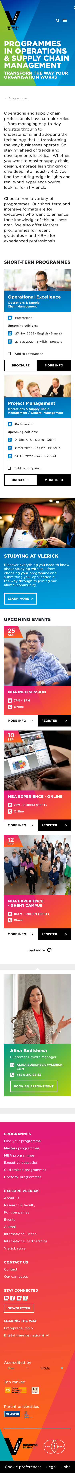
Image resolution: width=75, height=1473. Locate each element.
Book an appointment (34, 1086)
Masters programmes (21, 1148)
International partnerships (25, 1241)
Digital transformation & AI (26, 1335)
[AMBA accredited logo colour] (45, 1371)
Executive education (21, 1162)
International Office (20, 1234)
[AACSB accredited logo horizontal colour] (11, 1371)
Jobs (65, 1466)
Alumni (10, 1226)
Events (9, 1219)
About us (11, 1198)
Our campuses (16, 1276)
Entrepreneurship (18, 1328)
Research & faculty (19, 1205)
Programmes (18, 98)
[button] (20, 365)
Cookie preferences (23, 1466)
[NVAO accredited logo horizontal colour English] (64, 1371)
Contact (10, 1269)
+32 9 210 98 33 (29, 1074)
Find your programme (22, 1141)
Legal (51, 1466)
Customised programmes (25, 1170)
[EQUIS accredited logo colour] (27, 1371)
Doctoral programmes (22, 1177)
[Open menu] (61, 20)
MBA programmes (19, 1155)
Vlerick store (15, 1248)
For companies (16, 1212)
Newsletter (19, 1308)
